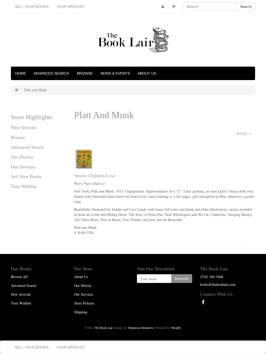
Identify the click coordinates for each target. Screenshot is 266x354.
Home (20, 73)
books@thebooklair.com (218, 284)
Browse (85, 73)
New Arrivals (23, 127)
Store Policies (84, 303)
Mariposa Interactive (141, 327)
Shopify (176, 327)
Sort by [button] (243, 133)
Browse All (19, 276)
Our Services (23, 166)
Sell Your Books (32, 6)
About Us (147, 73)
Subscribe (182, 278)
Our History (22, 157)
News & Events (115, 73)
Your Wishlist (70, 6)
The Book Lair (103, 327)
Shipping (80, 311)
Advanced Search (51, 73)
